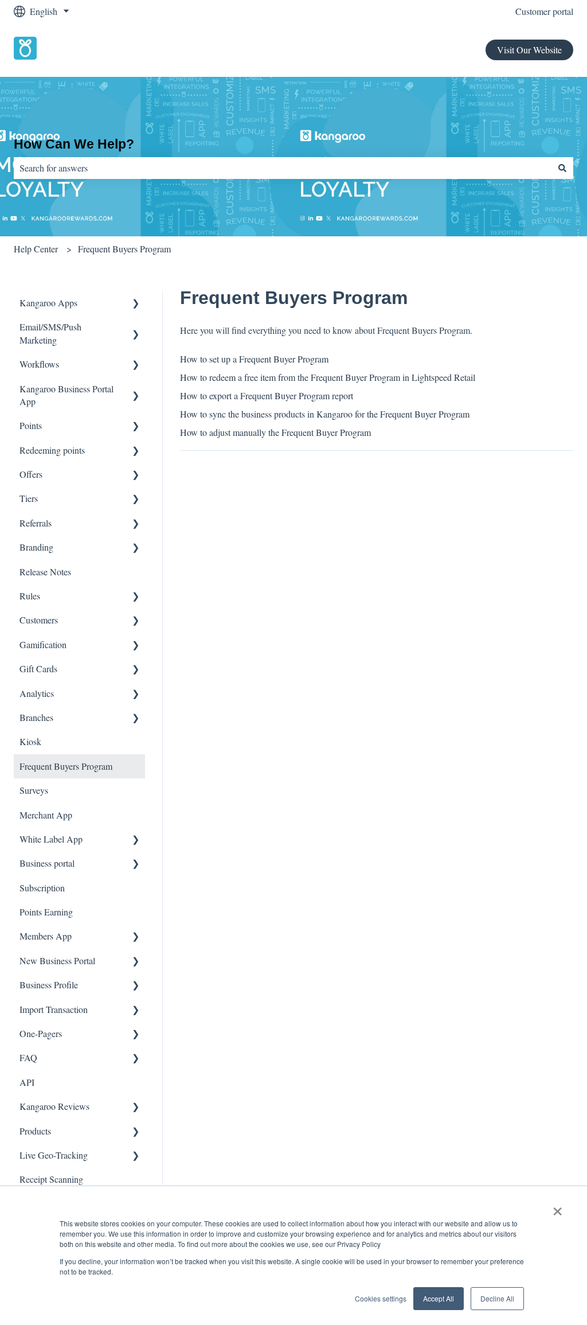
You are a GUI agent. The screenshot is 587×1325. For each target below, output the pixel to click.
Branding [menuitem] (36, 547)
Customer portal (544, 11)
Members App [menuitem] (45, 936)
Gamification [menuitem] (42, 644)
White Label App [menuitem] (51, 839)
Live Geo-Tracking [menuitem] (53, 1155)
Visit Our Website (529, 50)
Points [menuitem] (30, 425)
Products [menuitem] (35, 1131)
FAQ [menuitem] (28, 1057)
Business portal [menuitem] (47, 863)
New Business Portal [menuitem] (57, 960)
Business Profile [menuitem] (48, 985)
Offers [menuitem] (30, 474)
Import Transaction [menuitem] (53, 1009)
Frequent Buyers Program (124, 249)
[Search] (562, 168)
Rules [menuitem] (29, 596)
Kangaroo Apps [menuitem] (48, 303)
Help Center (36, 249)
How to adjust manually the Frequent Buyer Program (275, 432)
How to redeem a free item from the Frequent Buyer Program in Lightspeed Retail (327, 377)
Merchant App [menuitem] (45, 815)
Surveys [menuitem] (33, 790)
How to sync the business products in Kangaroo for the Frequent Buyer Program (324, 414)
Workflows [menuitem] (39, 364)
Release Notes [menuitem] (45, 572)
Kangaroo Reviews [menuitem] (54, 1106)
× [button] (557, 1207)
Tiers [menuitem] (28, 498)
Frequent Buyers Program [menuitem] (65, 766)
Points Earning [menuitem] (46, 912)
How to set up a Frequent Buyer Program (254, 359)
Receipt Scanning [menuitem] (51, 1179)
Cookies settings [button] (380, 1298)
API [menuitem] (26, 1082)
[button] (136, 303)
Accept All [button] (438, 1298)
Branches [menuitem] (36, 717)
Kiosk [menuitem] (30, 741)
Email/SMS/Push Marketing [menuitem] (50, 333)
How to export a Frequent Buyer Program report (266, 395)
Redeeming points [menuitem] (52, 450)
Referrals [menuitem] (35, 523)
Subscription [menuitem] (42, 888)
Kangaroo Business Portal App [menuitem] (66, 395)
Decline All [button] (497, 1298)
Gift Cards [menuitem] (38, 668)
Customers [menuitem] (38, 620)
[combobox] (282, 168)
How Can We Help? (74, 144)
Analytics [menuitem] (36, 693)
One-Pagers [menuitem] (40, 1033)
